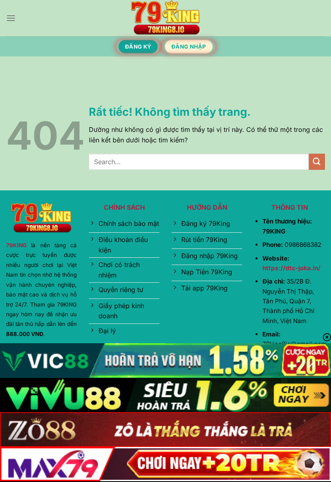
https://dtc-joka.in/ (291, 268)
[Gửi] (317, 161)
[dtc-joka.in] (165, 18)
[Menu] (11, 18)
